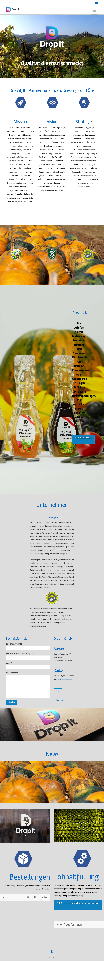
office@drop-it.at (65, 679)
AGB (57, 691)
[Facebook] (96, 2)
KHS (56, 957)
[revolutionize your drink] (12, 9)
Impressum (60, 700)
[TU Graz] (52, 598)
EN (9, 2)
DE (7, 2)
